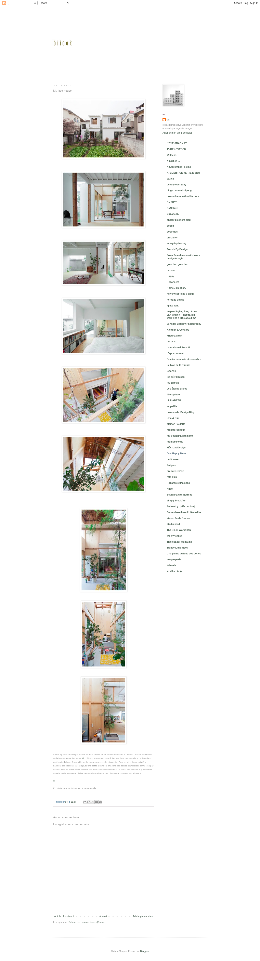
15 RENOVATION (176, 149)
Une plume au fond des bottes (184, 553)
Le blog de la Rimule (178, 365)
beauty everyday (176, 184)
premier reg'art (175, 471)
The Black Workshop (179, 530)
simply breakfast (176, 500)
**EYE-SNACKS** (177, 143)
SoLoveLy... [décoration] (181, 506)
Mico (84, 758)
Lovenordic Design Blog (180, 412)
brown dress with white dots (183, 196)
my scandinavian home (180, 435)
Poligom (171, 465)
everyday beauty (176, 243)
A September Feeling (179, 167)
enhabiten (172, 237)
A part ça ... (173, 161)
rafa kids (172, 477)
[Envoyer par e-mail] (85, 802)
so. (168, 119)
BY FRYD (172, 202)
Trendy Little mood (177, 547)
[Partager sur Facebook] (96, 802)
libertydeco (173, 394)
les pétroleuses (176, 377)
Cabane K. (173, 214)
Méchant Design (176, 447)
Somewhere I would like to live (184, 512)
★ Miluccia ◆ (174, 571)
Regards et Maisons (178, 483)
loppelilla (172, 406)
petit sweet (173, 459)
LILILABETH (174, 400)
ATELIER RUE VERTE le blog (183, 172)
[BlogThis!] (89, 802)
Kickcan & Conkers (178, 329)
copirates (172, 231)
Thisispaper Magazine (179, 541)
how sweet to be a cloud (180, 293)
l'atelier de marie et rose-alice (184, 359)
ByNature (172, 208)
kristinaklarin (174, 335)
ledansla (172, 371)
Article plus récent (64, 916)
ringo (170, 488)
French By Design (177, 249)
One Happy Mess (176, 453)
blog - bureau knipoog (179, 190)
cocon (170, 225)
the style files (174, 536)
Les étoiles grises (177, 388)
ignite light (173, 305)
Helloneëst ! (174, 282)
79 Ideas (172, 155)
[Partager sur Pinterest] (100, 802)
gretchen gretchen (177, 264)
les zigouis (173, 382)
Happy (170, 276)
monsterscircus (176, 430)
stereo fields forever (178, 518)
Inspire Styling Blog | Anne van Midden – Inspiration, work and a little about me (182, 314)
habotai (171, 270)
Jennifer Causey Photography (184, 323)
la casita (172, 341)
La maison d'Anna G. (179, 347)
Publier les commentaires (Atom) (86, 922)
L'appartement (175, 353)
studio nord (173, 524)
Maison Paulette (176, 424)
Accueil (103, 916)
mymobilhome (175, 441)
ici (54, 781)
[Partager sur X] (93, 802)
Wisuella (172, 565)
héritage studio (175, 299)
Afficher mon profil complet (177, 132)
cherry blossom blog (179, 220)
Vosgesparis (174, 559)
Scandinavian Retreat (179, 494)
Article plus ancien (143, 916)
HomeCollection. (176, 288)
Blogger (144, 951)
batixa (170, 178)
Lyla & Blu (173, 418)
